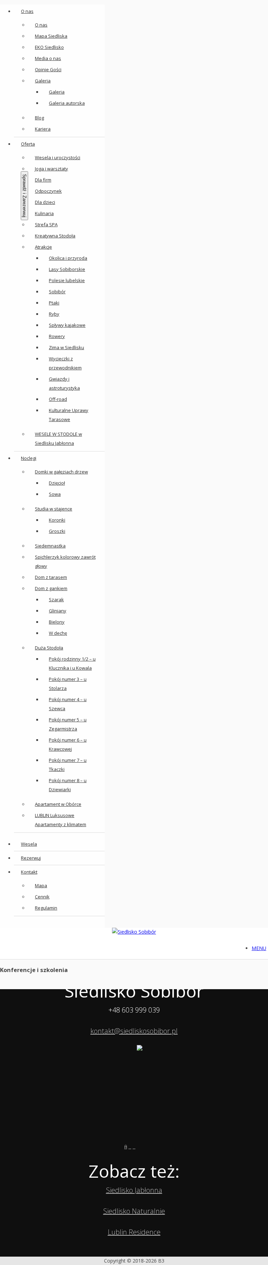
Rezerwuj (31, 858)
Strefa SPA (46, 224)
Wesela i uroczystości (57, 157)
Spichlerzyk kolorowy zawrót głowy (65, 561)
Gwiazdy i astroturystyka (64, 383)
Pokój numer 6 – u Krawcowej (68, 744)
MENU (259, 948)
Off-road (58, 399)
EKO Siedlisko (49, 47)
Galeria (43, 81)
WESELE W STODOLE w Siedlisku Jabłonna (58, 438)
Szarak (56, 599)
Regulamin (46, 908)
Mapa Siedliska (51, 36)
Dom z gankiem (51, 588)
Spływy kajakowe (67, 325)
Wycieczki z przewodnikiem (65, 363)
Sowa (55, 494)
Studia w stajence (53, 509)
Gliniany (57, 611)
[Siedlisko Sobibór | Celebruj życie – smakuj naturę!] (134, 932)
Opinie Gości (48, 69)
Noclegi (28, 458)
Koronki (57, 520)
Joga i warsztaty (51, 169)
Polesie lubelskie (67, 280)
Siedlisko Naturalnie (134, 1211)
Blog (39, 118)
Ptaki (54, 303)
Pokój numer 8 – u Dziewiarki (68, 785)
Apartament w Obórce (58, 804)
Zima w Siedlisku (66, 347)
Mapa (41, 885)
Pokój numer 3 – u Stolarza (68, 683)
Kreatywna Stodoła (55, 236)
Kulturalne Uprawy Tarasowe (68, 414)
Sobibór (57, 291)
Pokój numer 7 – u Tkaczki (68, 764)
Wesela (29, 844)
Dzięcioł (57, 483)
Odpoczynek (48, 191)
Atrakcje (43, 247)
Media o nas (48, 58)
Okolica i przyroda (68, 258)
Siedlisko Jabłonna (134, 1190)
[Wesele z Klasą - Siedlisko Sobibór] (140, 1146)
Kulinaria (44, 213)
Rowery (57, 336)
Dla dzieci (45, 202)
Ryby (54, 314)
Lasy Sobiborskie (67, 269)
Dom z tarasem (51, 577)
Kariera (43, 129)
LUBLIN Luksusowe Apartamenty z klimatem (60, 820)
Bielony (57, 622)
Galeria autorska (67, 103)
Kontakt (29, 872)
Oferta (28, 144)
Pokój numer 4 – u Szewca (68, 704)
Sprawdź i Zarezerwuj (24, 196)
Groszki (57, 531)
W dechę (58, 633)
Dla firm (43, 180)
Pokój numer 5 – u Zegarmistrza (68, 724)
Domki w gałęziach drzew (61, 472)
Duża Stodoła (49, 648)
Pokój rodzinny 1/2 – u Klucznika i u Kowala (72, 663)
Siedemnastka (50, 546)
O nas (27, 11)
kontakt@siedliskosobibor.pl (134, 1031)
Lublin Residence (134, 1232)
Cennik (42, 896)
